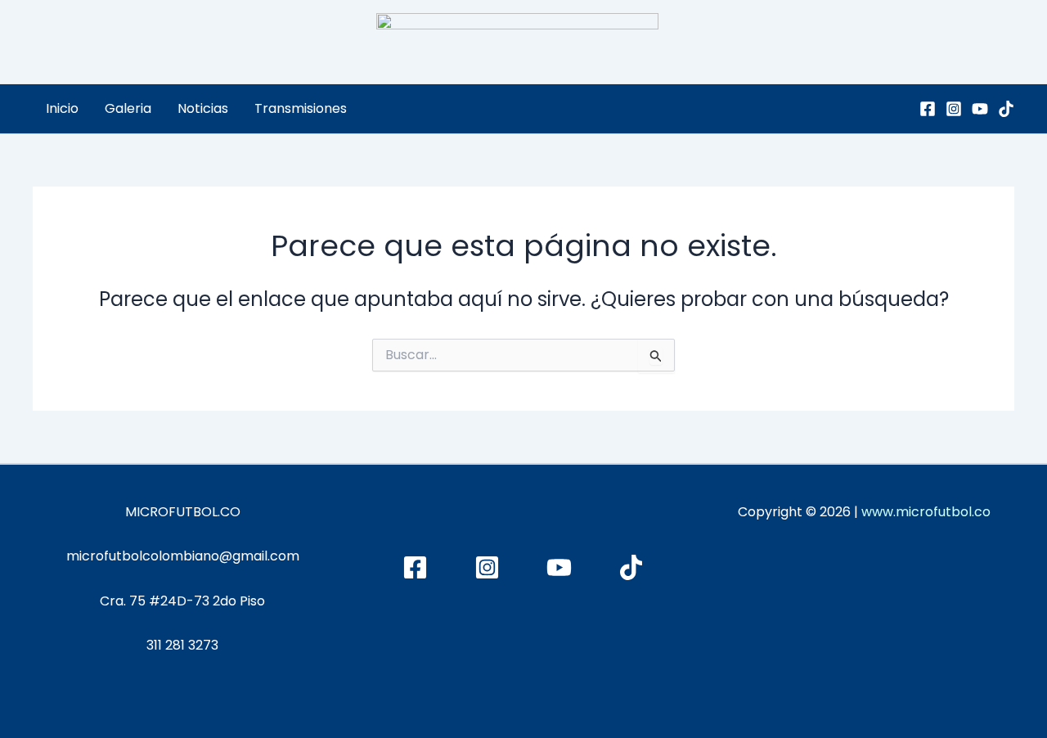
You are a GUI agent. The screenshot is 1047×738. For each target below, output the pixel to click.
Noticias (202, 108)
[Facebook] (927, 109)
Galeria (128, 108)
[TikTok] (1006, 109)
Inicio (62, 108)
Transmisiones (300, 108)
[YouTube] (980, 109)
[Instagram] (954, 109)
